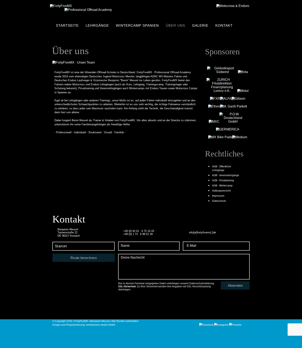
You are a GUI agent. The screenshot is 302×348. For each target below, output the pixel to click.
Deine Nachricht (132, 257)
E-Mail (191, 245)
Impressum (218, 195)
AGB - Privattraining (223, 180)
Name (125, 245)
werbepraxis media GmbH (100, 324)
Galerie (200, 25)
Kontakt (224, 25)
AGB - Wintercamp (222, 185)
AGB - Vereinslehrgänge (225, 175)
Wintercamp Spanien (137, 25)
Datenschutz (219, 201)
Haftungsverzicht (221, 190)
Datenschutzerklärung (201, 283)
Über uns (175, 25)
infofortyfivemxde (202, 232)
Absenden (235, 285)
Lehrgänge (97, 25)
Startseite (67, 25)
